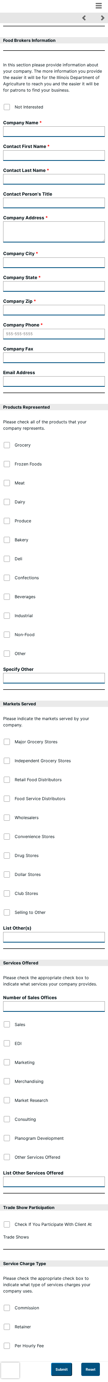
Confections (27, 577)
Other (20, 653)
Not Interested (29, 107)
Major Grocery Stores (36, 741)
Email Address (19, 372)
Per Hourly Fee (29, 1345)
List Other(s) (17, 928)
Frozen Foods (28, 464)
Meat (20, 483)
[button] (84, 18)
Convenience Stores (35, 836)
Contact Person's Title (27, 194)
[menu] (98, 5)
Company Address (23, 217)
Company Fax (18, 348)
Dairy (20, 501)
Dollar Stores (28, 874)
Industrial (24, 615)
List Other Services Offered (33, 1173)
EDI (18, 1043)
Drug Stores (27, 855)
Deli (18, 558)
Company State (20, 277)
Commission (27, 1307)
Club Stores (26, 893)
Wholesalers (27, 817)
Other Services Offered (37, 1157)
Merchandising (29, 1081)
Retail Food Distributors (38, 779)
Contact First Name (24, 146)
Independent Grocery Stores (43, 760)
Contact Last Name (24, 170)
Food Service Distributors (40, 798)
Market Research (31, 1100)
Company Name (20, 122)
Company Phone (21, 325)
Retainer (23, 1326)
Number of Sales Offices (30, 997)
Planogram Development (39, 1138)
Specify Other (18, 669)
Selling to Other (30, 912)
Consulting (25, 1119)
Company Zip (18, 301)
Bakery (21, 539)
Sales (20, 1024)
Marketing (25, 1062)
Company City (19, 253)
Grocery (23, 445)
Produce (23, 520)
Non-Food (25, 634)
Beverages (25, 596)
